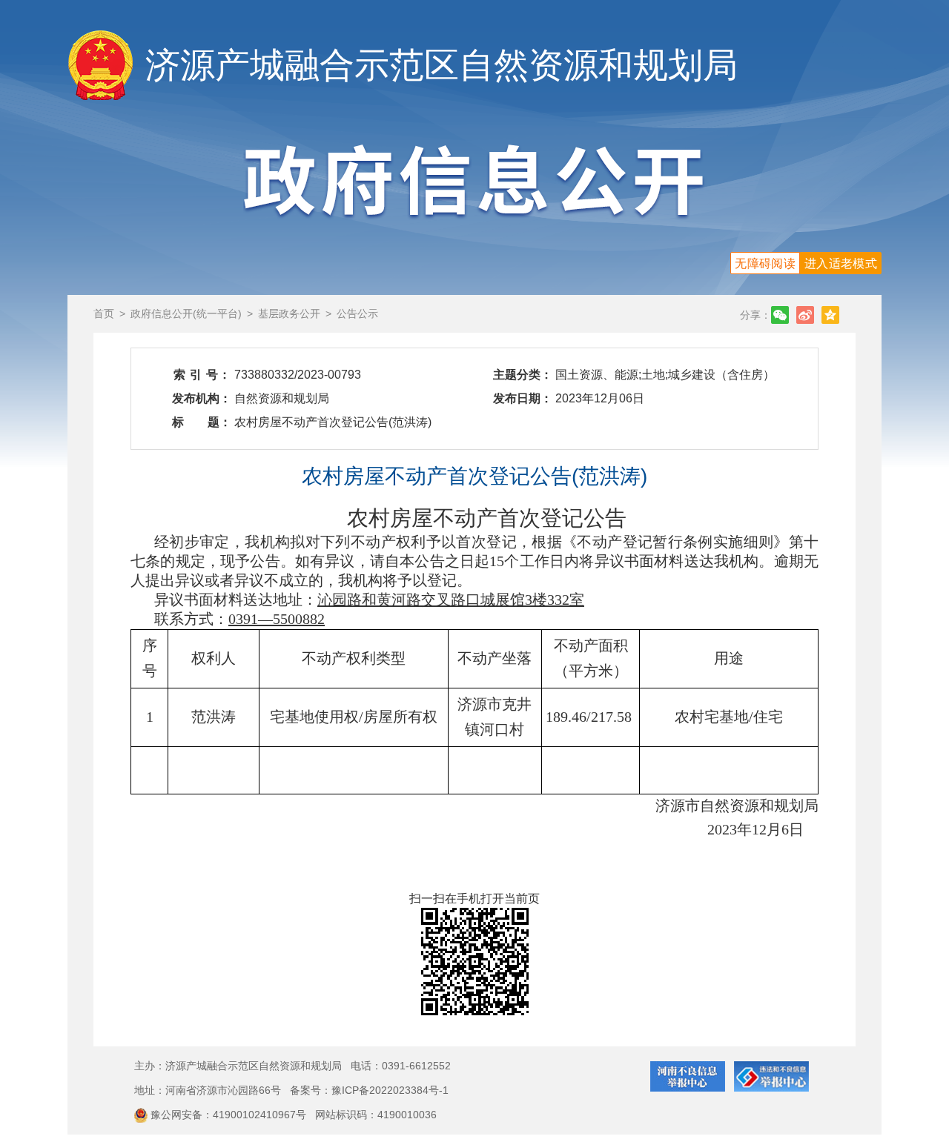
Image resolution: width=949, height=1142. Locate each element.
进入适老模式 (840, 263)
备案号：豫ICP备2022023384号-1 (369, 1090)
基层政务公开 (289, 313)
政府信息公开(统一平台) (186, 313)
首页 (103, 313)
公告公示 (357, 313)
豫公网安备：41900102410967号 (230, 1115)
